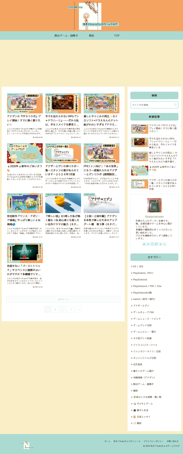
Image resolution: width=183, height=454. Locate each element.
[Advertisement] (91, 63)
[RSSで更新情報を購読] (165, 244)
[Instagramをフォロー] (152, 244)
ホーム (108, 441)
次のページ (63, 299)
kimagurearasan (154, 216)
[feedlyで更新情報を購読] (160, 244)
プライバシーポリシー (154, 441)
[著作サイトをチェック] (144, 244)
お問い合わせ (173, 441)
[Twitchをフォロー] (156, 244)
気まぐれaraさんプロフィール (127, 441)
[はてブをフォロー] (148, 244)
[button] (175, 105)
